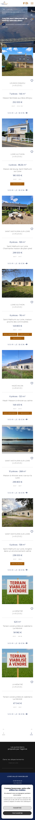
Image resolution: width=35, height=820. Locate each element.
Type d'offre (9, 25)
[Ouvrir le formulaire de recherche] (27, 3)
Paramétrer (17, 808)
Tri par (17, 38)
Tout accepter (17, 813)
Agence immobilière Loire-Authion (13, 12)
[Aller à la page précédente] (3, 729)
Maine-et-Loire (10, 32)
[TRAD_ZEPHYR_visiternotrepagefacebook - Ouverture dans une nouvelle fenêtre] (23, 4)
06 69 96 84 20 (17, 781)
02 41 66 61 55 (17, 783)
